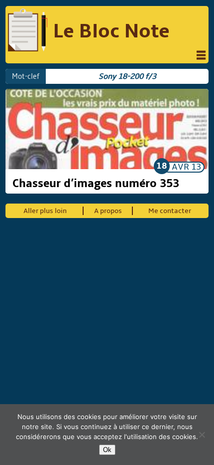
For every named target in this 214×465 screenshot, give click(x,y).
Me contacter (169, 211)
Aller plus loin (45, 211)
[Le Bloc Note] (28, 31)
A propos (108, 211)
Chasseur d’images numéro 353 (95, 184)
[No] (202, 435)
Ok (107, 450)
